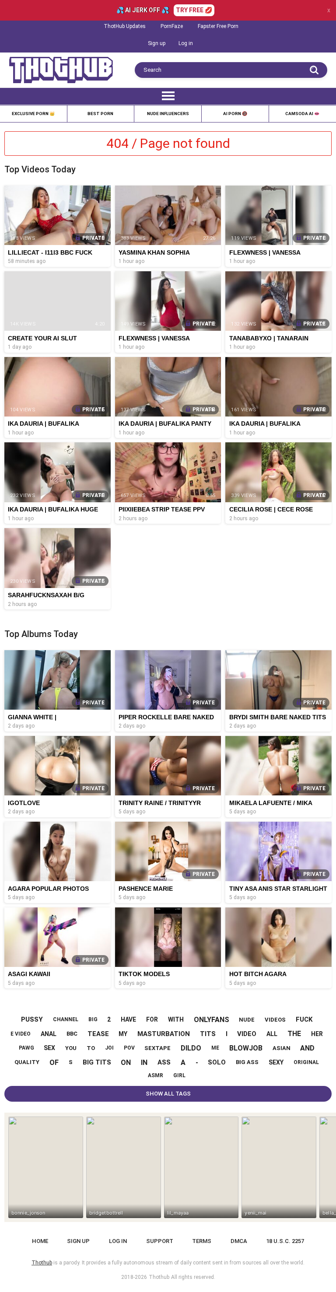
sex (49, 1047)
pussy (32, 1019)
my (123, 1033)
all (271, 1033)
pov (129, 1048)
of (54, 1062)
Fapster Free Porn (218, 26)
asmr (155, 1075)
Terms (201, 1241)
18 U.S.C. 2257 (285, 1241)
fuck (304, 1019)
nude (247, 1019)
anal (48, 1033)
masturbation (163, 1034)
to (91, 1048)
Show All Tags (168, 1093)
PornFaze (172, 26)
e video (20, 1034)
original (306, 1062)
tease (98, 1034)
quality (26, 1062)
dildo (191, 1048)
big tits (97, 1062)
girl (179, 1075)
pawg (26, 1048)
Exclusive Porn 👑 (33, 113)
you (71, 1048)
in (144, 1062)
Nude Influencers (168, 113)
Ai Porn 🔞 (235, 113)
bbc (71, 1033)
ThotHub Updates (125, 26)
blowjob (245, 1048)
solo (217, 1062)
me (215, 1048)
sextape (157, 1048)
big (93, 1019)
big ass (247, 1062)
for (152, 1019)
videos (275, 1019)
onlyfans (211, 1019)
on (126, 1062)
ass (164, 1062)
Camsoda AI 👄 (302, 113)
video (246, 1034)
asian (281, 1048)
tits (208, 1034)
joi (109, 1048)
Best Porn (100, 113)
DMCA (239, 1241)
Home (40, 1241)
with (176, 1019)
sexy (276, 1062)
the (294, 1033)
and (307, 1048)
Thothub (159, 1277)
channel (65, 1019)
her (317, 1033)
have (128, 1019)
